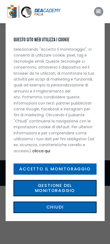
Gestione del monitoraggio (55, 188)
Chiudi (55, 207)
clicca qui (41, 151)
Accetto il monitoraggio (55, 169)
